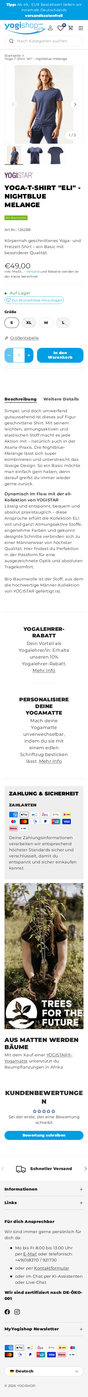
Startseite (13, 55)
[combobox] (44, 41)
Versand (32, 271)
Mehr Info (43, 670)
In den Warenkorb (60, 355)
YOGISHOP (26, 1386)
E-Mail (30, 1254)
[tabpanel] (44, 506)
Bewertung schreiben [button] (44, 1135)
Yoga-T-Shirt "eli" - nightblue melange (36, 59)
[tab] (21, 399)
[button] (71, 28)
